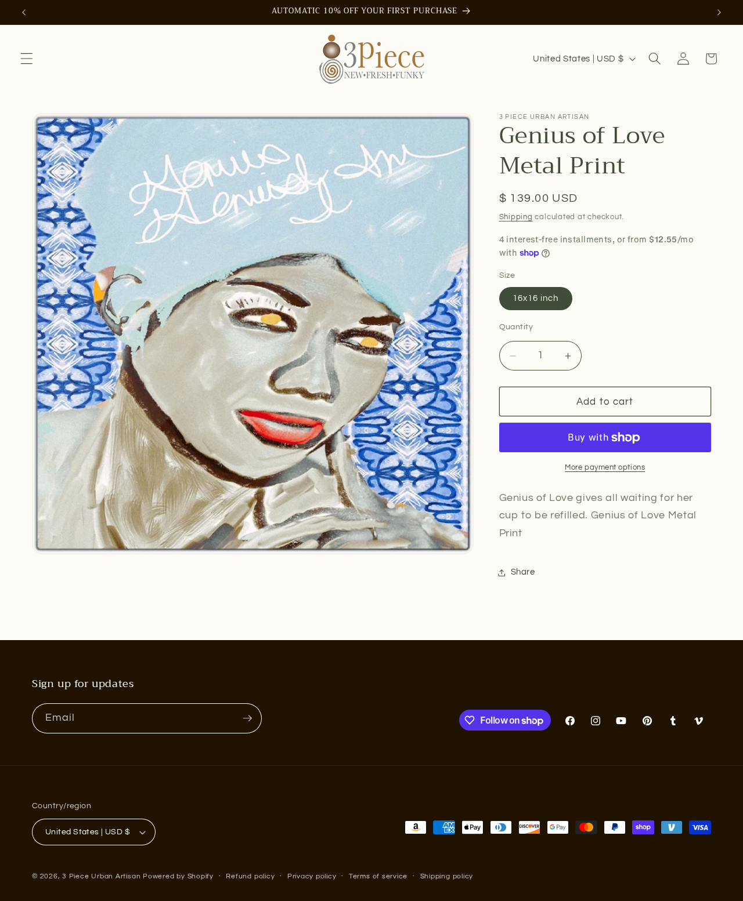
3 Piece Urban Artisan (101, 876)
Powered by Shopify (178, 876)
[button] (27, 58)
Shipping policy (447, 876)
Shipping (516, 217)
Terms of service (378, 876)
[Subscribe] (247, 718)
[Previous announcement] (24, 12)
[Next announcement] (719, 12)
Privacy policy (312, 876)
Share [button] (523, 572)
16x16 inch (536, 298)
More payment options (605, 468)
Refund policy (250, 876)
